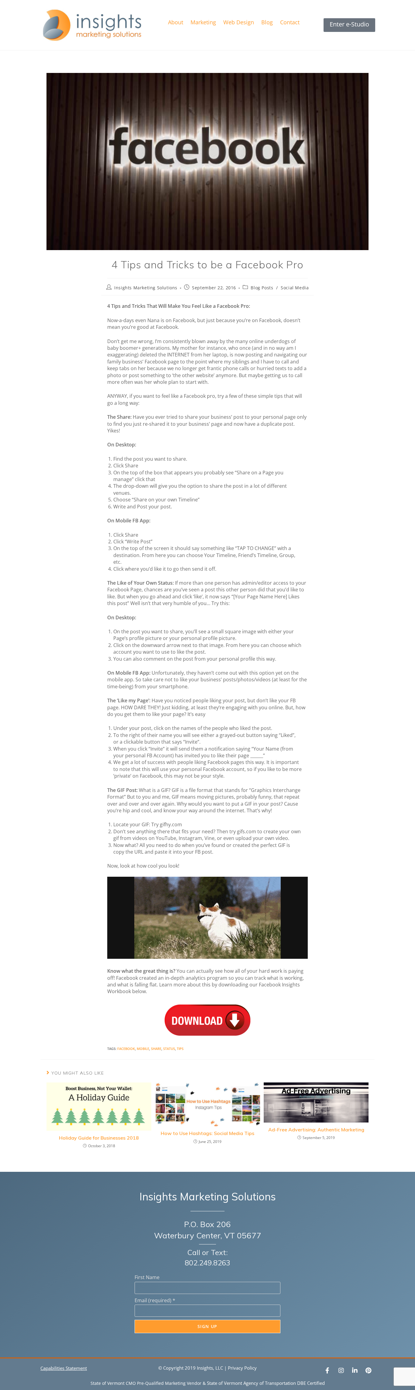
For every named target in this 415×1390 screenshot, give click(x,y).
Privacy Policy (242, 1368)
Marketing (203, 22)
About (175, 22)
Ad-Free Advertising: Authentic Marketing (316, 1130)
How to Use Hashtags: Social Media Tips (207, 1133)
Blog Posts (262, 288)
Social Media (295, 288)
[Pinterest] (368, 1370)
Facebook (126, 1048)
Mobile (143, 1048)
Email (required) (155, 1300)
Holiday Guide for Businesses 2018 (99, 1138)
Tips (180, 1048)
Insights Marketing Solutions (145, 288)
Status (169, 1048)
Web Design (238, 22)
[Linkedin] (355, 1370)
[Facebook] (327, 1370)
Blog (267, 22)
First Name (147, 1277)
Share (156, 1048)
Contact (290, 22)
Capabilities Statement (63, 1368)
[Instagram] (341, 1370)
